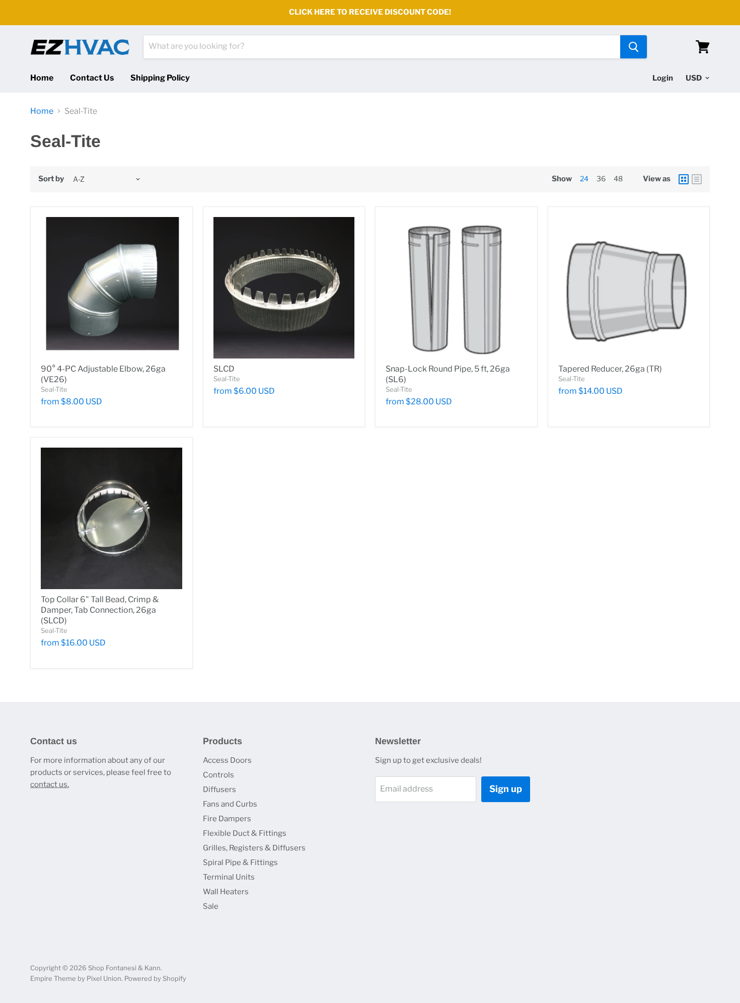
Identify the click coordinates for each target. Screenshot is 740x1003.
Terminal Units (229, 877)
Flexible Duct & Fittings (244, 833)
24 (584, 178)
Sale (210, 906)
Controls (218, 774)
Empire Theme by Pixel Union (75, 978)
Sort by (51, 179)
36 (601, 178)
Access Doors (227, 760)
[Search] (633, 46)
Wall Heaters (226, 891)
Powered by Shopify (155, 978)
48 (618, 178)
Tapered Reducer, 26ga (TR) (610, 369)
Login (662, 78)
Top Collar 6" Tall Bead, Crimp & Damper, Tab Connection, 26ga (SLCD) (100, 610)
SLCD (224, 369)
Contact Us (92, 78)
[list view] (697, 179)
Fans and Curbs (230, 804)
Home (41, 78)
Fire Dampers (227, 818)
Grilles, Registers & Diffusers (254, 847)
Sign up (505, 788)
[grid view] (684, 179)
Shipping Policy (160, 78)
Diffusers (219, 789)
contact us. (49, 784)
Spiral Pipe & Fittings (240, 862)
